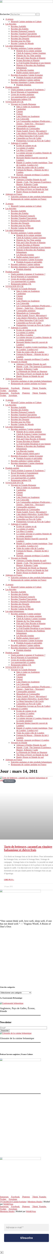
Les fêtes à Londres (24, 150)
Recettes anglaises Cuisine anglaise (26, 48)
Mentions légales (35, 1202)
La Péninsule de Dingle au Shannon (31, 187)
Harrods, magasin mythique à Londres (32, 175)
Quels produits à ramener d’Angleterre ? (28, 89)
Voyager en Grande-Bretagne (23, 104)
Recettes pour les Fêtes (20, 41)
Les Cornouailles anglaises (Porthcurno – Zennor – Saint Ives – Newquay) (34, 122)
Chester (19, 111)
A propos (9, 19)
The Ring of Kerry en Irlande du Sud (32, 189)
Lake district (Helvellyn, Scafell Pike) (32, 133)
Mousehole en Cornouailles (28, 128)
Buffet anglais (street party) (28, 72)
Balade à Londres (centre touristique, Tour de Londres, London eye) (34, 163)
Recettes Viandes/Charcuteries (24, 34)
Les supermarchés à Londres (23, 97)
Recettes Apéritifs (18, 26)
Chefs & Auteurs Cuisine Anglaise (31, 53)
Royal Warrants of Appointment (24, 92)
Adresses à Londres (19, 143)
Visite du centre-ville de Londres (30, 167)
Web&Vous (8, 1204)
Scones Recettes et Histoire (28, 60)
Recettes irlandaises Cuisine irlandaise (27, 82)
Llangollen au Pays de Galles (28, 138)
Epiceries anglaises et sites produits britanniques (31, 196)
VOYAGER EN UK (14, 102)
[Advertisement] (26, 956)
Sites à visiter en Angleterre (28, 107)
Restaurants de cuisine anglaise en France (28, 199)
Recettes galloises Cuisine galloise (25, 80)
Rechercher (5, 14)
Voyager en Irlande (19, 177)
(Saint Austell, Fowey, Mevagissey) (31, 131)
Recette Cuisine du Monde (22, 43)
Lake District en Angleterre (28, 116)
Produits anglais (12, 87)
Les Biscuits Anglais (25, 70)
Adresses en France (13, 194)
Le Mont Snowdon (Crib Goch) (30, 136)
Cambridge (21, 109)
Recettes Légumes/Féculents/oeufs (25, 36)
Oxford (19, 114)
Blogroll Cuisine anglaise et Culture (26, 21)
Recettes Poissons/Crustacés (23, 31)
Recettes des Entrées (19, 29)
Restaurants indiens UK (21, 99)
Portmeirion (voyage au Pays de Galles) (33, 141)
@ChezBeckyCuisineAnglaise (13, 1202)
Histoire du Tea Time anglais (28, 55)
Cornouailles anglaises (25, 126)
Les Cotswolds (22, 119)
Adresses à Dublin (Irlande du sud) (31, 179)
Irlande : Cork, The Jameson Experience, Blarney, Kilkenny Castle (33, 183)
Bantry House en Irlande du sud (30, 192)
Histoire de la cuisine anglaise (29, 51)
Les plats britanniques (14, 46)
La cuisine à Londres (25, 148)
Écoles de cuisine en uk (26, 145)
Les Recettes (10, 24)
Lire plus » (9, 880)
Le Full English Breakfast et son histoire (33, 63)
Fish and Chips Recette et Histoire (31, 58)
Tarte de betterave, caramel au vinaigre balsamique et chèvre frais (28, 848)
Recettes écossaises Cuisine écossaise (27, 75)
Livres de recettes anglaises (22, 94)
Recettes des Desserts (20, 38)
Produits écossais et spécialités (29, 77)
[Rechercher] (38, 14)
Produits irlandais (23, 85)
